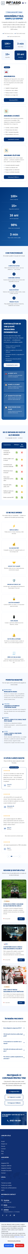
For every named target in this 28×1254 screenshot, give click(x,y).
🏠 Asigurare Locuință (14, 1097)
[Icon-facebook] (2, 1215)
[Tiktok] (10, 1215)
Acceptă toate (9, 1245)
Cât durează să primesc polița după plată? (14, 1035)
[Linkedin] (14, 1215)
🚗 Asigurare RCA (14, 1091)
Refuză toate (19, 1245)
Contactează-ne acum (12, 365)
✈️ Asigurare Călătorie (14, 1103)
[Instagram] (6, 1215)
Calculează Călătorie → (14, 177)
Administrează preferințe (14, 1241)
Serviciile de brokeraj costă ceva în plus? (14, 1050)
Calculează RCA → (14, 100)
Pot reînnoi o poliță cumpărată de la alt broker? (14, 1057)
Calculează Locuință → (14, 139)
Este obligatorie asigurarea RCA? (14, 1028)
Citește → (21, 918)
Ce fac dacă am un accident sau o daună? (14, 1042)
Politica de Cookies (19, 1236)
